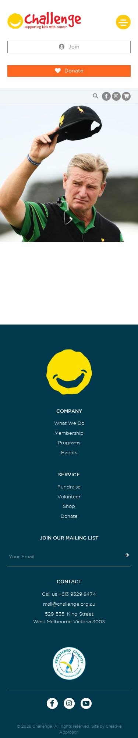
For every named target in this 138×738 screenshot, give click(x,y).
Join (73, 47)
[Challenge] (69, 20)
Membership (69, 433)
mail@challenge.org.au (69, 604)
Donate (73, 71)
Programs (69, 442)
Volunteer (69, 496)
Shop (69, 506)
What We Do (69, 423)
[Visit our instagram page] (116, 96)
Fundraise (69, 486)
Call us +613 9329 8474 (69, 594)
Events (69, 452)
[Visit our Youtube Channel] (86, 703)
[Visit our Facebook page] (106, 96)
